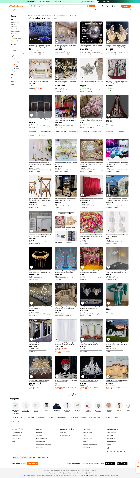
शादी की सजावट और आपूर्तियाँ (59, 15)
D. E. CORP (108, 124)
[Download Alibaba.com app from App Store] (110, 463)
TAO (83, 470)
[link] (138, 463)
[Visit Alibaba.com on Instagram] (118, 451)
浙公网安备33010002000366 (96, 475)
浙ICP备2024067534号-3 (111, 475)
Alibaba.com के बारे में (17, 429)
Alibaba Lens (19, 463)
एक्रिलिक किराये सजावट (45, 135)
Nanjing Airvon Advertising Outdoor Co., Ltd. (91, 277)
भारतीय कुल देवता (86, 131)
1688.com (53, 470)
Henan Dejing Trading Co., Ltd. (87, 205)
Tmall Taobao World (62, 470)
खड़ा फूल (116, 417)
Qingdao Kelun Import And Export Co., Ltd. (90, 126)
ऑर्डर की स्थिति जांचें (111, 438)
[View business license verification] (84, 475)
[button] (87, 6)
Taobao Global (76, 470)
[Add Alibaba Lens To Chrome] (32, 463)
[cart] (107, 6)
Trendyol (87, 470)
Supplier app (76, 463)
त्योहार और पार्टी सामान (46, 15)
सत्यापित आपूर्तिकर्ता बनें (111, 441)
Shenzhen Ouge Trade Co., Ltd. (62, 89)
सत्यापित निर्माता (63, 432)
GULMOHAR (83, 241)
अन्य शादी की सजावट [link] (72, 15)
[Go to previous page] (69, 394)
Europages (93, 470)
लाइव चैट (85, 435)
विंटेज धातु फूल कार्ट (30, 417)
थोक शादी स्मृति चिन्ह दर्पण (17, 417)
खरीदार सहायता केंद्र (87, 432)
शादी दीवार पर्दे (33, 135)
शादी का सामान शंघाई (75, 131)
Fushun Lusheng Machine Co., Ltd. (63, 205)
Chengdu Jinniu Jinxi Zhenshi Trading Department (40, 126)
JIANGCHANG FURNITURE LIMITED (64, 277)
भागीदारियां (109, 444)
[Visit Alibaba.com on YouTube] (121, 451)
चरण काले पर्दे (51, 417)
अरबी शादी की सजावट (74, 417)
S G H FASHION (110, 88)
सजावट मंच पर (33, 131)
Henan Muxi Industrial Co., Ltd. (36, 87)
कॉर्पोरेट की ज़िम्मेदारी (16, 438)
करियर (13, 441)
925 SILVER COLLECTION (35, 277)
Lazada (70, 470)
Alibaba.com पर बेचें (111, 432)
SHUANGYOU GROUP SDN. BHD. (114, 241)
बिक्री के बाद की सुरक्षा (40, 441)
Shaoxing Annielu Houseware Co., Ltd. (64, 52)
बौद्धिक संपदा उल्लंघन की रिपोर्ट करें (90, 444)
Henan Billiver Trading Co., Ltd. (113, 277)
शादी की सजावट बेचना (62, 417)
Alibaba (30, 15)
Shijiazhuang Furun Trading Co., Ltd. (38, 241)
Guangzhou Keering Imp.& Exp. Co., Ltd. (90, 89)
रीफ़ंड (84, 441)
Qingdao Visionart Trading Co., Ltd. (88, 169)
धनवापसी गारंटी (39, 435)
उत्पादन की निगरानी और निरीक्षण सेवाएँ (43, 444)
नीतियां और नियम (39, 447)
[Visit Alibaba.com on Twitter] (115, 451)
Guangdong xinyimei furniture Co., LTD (64, 169)
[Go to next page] (88, 394)
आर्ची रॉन (84, 417)
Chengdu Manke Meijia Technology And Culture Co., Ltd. (117, 52)
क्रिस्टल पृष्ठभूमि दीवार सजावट (46, 131)
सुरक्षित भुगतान (39, 432)
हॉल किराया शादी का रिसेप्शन (61, 131)
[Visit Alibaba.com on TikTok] (124, 451)
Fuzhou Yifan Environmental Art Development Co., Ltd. (40, 205)
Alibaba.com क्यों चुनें (17, 432)
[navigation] (18, 205)
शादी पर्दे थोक (108, 417)
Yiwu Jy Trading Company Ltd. (36, 52)
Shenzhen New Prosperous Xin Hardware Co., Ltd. (40, 169)
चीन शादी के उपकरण (109, 131)
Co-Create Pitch (16, 435)
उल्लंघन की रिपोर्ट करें (87, 447)
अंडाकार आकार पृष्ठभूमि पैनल (96, 417)
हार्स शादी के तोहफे (121, 131)
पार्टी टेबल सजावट (16, 421)
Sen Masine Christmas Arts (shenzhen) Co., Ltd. (91, 52)
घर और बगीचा (37, 15)
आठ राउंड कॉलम (41, 417)
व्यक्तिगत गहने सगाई (97, 131)
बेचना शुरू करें (110, 435)
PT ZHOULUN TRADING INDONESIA (64, 126)
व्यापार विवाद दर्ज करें (87, 438)
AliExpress (47, 470)
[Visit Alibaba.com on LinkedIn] (111, 451)
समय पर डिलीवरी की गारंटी (41, 438)
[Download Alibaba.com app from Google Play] (122, 463)
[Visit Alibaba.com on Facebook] (108, 451)
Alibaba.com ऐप (86, 463)
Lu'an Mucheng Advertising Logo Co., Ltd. (116, 169)
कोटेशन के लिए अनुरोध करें (65, 435)
